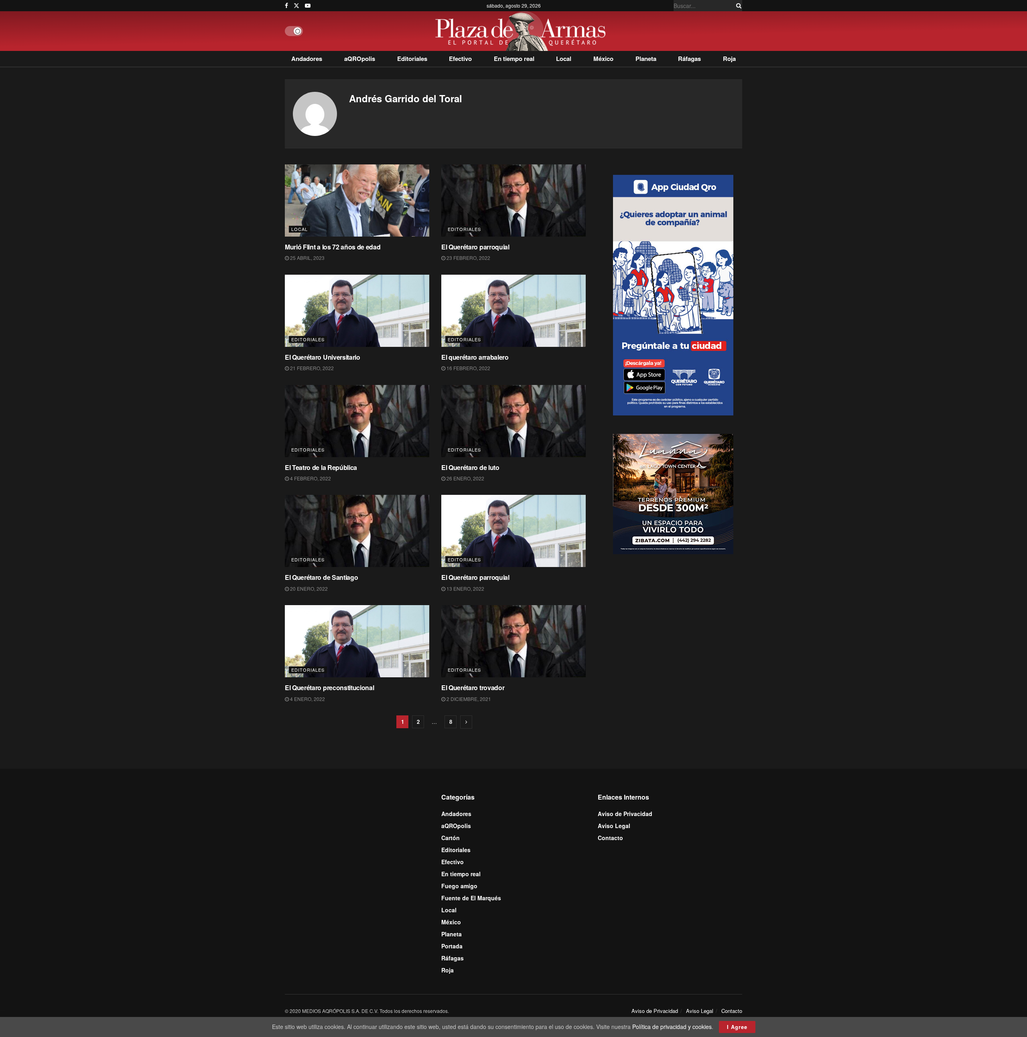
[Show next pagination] (466, 722)
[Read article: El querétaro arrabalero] (513, 311)
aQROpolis (359, 58)
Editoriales (412, 58)
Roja (729, 58)
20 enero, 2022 (308, 588)
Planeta (645, 58)
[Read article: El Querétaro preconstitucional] (357, 641)
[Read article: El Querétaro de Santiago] (357, 531)
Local (563, 58)
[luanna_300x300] (673, 493)
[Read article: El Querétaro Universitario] (357, 311)
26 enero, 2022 (464, 478)
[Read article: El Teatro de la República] (357, 421)
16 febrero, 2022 (467, 368)
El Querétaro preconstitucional (329, 687)
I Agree (737, 1027)
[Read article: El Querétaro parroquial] (513, 200)
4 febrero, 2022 (310, 478)
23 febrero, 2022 (467, 257)
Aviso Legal (614, 826)
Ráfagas (689, 58)
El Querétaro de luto (470, 467)
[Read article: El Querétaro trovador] (513, 641)
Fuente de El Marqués (471, 898)
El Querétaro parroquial (475, 246)
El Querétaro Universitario (322, 357)
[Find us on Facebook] (286, 5)
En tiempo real (514, 58)
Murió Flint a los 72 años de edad (332, 246)
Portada (452, 946)
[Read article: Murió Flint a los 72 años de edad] (357, 200)
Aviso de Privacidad (625, 814)
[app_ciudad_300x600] (673, 294)
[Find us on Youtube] (308, 5)
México (603, 58)
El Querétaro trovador (472, 687)
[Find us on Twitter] (296, 5)
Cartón (450, 838)
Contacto (610, 838)
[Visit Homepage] (522, 31)
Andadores (306, 58)
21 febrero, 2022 (311, 368)
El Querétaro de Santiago (321, 577)
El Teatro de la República (321, 467)
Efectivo (460, 58)
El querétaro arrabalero (475, 357)
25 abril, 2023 (307, 257)
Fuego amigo (459, 886)
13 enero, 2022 (464, 588)
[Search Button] (737, 5)
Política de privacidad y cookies (672, 1027)
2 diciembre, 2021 (468, 698)
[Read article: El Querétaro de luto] (513, 421)
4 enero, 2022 (307, 698)
